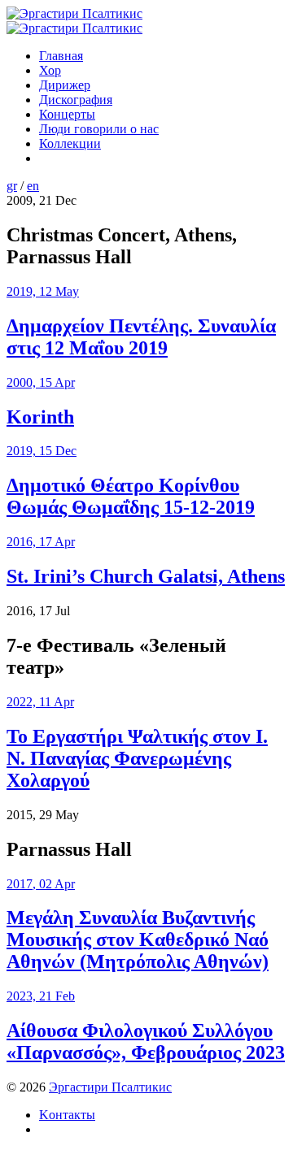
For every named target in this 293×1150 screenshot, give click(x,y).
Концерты (67, 114)
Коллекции (70, 143)
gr (12, 186)
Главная (61, 56)
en (33, 186)
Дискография (75, 99)
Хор (50, 70)
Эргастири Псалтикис (110, 1087)
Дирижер (64, 85)
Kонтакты (67, 1115)
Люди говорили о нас (99, 129)
